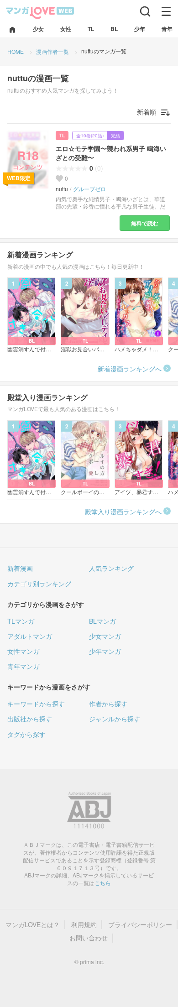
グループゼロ (89, 189)
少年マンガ (105, 651)
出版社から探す (29, 718)
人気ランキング (111, 568)
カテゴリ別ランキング (39, 583)
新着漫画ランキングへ (130, 368)
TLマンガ (20, 621)
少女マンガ (105, 636)
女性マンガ (23, 651)
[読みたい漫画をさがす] (145, 11)
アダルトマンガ (29, 636)
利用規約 (84, 924)
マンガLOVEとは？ (32, 924)
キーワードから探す (36, 703)
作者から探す (108, 703)
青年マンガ (23, 666)
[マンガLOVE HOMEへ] (12, 30)
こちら (102, 883)
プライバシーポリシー (140, 924)
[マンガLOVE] (40, 12)
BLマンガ (102, 621)
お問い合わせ (88, 938)
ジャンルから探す (114, 718)
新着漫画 (20, 568)
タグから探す (26, 734)
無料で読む (144, 223)
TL (62, 135)
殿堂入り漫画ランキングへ (123, 511)
